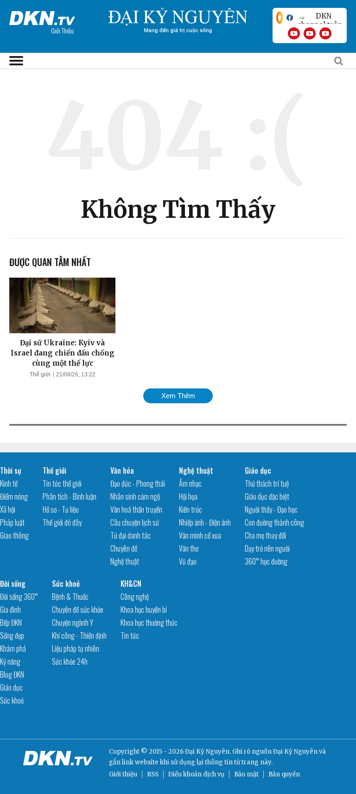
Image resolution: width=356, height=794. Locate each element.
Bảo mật (246, 774)
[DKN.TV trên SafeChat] (279, 18)
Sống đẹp (12, 635)
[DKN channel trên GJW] (320, 18)
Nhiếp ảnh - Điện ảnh (205, 522)
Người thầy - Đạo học (271, 509)
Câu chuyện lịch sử (134, 522)
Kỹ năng (10, 661)
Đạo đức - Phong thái (137, 483)
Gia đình (10, 609)
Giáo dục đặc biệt (267, 496)
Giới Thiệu (62, 30)
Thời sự (10, 470)
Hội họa (188, 496)
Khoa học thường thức (149, 622)
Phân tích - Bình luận (69, 496)
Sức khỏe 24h (70, 661)
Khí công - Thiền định (79, 635)
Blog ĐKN (12, 674)
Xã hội (7, 509)
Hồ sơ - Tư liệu (61, 509)
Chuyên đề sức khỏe (77, 609)
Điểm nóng (14, 496)
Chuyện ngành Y (72, 622)
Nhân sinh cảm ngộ (135, 496)
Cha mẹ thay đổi (265, 535)
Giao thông (14, 535)
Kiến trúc (190, 509)
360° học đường (266, 561)
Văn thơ (188, 548)
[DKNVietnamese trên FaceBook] (289, 18)
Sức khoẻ (12, 700)
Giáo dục (258, 470)
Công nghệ (135, 596)
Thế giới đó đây (62, 522)
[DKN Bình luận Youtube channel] (310, 33)
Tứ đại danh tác (130, 535)
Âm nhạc (190, 483)
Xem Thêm (178, 396)
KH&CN (131, 583)
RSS (153, 774)
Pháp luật (12, 522)
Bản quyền (284, 774)
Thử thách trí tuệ (267, 483)
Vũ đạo (188, 561)
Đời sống (12, 583)
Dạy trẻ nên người (267, 548)
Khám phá (13, 648)
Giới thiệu (123, 774)
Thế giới (40, 374)
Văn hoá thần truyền (136, 509)
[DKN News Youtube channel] (294, 33)
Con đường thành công (274, 522)
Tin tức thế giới (62, 483)
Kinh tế (9, 483)
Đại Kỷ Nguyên (295, 752)
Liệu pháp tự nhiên (75, 648)
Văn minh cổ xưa (200, 535)
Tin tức (130, 635)
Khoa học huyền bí (144, 609)
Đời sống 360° (19, 596)
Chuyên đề (123, 548)
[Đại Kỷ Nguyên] (42, 16)
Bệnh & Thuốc (70, 596)
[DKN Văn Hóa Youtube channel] (325, 33)
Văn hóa (122, 470)
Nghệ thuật (124, 561)
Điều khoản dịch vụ (196, 774)
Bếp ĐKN (11, 622)
